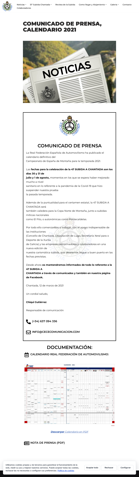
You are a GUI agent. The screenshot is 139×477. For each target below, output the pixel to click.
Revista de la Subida (65, 4)
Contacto (127, 4)
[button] (25, 4)
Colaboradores (24, 8)
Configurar (126, 467)
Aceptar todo (92, 467)
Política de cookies (66, 470)
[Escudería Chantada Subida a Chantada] (7, 6)
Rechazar (109, 467)
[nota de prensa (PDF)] (26, 443)
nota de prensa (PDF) (47, 442)
